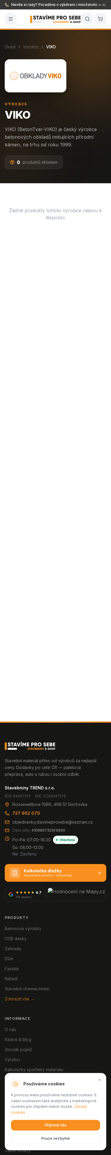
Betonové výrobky (23, 928)
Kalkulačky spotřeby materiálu (34, 1069)
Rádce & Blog (18, 1039)
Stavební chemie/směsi (27, 988)
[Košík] (100, 19)
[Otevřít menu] (11, 19)
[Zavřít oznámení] (103, 4)
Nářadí (11, 978)
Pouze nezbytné (55, 1138)
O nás (10, 1029)
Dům (9, 958)
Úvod (10, 46)
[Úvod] (55, 19)
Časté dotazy (18, 1150)
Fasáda (12, 968)
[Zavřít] (99, 1080)
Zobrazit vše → (20, 998)
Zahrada (13, 948)
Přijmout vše (56, 1125)
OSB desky (16, 938)
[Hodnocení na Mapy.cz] (76, 894)
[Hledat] (87, 19)
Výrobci (30, 46)
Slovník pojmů (18, 1049)
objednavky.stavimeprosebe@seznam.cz (52, 821)
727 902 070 (26, 813)
